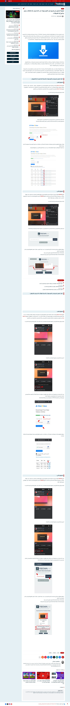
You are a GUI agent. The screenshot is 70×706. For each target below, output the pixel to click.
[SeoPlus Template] (64, 704)
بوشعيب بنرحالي (59, 16)
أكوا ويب (12, 58)
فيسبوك (54, 652)
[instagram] (9, 1)
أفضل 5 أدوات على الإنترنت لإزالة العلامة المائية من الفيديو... (52, 289)
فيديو (62, 8)
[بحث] (6, 4)
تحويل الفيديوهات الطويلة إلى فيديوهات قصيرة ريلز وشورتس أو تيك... (51, 283)
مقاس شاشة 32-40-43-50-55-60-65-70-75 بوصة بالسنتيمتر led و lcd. (12, 31)
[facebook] (5, 1)
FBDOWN (60, 194)
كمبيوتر (50, 652)
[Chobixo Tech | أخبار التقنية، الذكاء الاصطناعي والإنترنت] (60, 4)
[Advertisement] (43, 27)
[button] (60, 657)
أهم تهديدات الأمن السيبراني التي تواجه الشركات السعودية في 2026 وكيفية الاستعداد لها (13, 21)
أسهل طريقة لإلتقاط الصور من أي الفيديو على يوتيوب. (12, 47)
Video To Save (59, 85)
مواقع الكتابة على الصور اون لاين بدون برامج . (12, 39)
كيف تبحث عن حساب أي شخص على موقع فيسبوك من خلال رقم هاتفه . (12, 35)
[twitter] (7, 1)
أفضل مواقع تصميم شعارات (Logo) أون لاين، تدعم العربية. (12, 43)
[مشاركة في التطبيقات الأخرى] (40, 657)
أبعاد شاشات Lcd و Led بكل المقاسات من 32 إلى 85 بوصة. (13, 27)
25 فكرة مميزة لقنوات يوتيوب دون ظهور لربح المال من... (53, 286)
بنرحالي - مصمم (12, 55)
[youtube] (11, 1)
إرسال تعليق (60, 690)
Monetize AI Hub (13, 52)
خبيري (13, 61)
